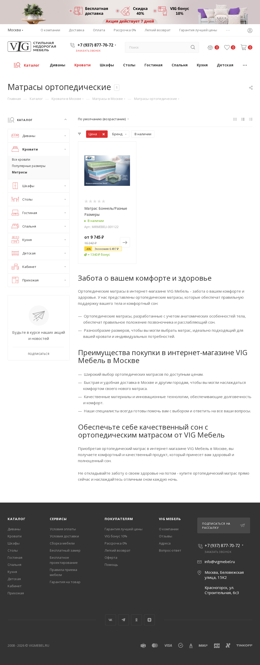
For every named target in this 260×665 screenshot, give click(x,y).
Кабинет (15, 586)
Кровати (15, 536)
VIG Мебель (170, 519)
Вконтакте (110, 619)
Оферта (111, 557)
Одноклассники (136, 619)
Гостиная (15, 557)
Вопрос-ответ (170, 550)
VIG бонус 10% (116, 536)
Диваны (14, 529)
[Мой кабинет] (249, 31)
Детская (14, 579)
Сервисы (58, 519)
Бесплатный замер (65, 550)
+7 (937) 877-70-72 (95, 45)
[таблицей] (250, 119)
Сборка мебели (62, 543)
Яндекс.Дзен (149, 619)
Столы (13, 550)
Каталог (17, 519)
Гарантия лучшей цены (123, 529)
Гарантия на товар (65, 582)
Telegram (123, 619)
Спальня (14, 564)
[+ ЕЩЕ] (245, 65)
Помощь (111, 564)
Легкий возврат (118, 550)
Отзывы (165, 536)
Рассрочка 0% (116, 543)
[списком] (242, 119)
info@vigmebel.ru (220, 561)
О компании (168, 529)
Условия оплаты (63, 529)
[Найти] (193, 47)
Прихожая (16, 593)
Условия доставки (64, 536)
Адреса (165, 543)
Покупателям (119, 519)
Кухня (12, 571)
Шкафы (14, 543)
